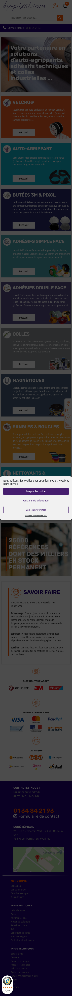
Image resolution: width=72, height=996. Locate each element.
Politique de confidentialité (36, 515)
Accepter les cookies (36, 491)
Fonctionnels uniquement (36, 500)
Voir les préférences (36, 509)
